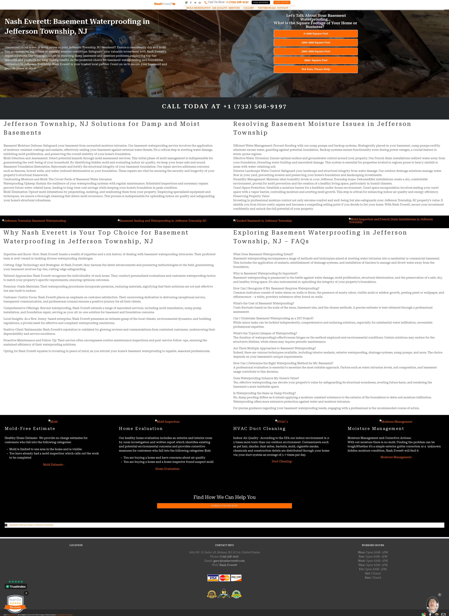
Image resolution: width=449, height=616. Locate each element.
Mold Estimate (53, 464)
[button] (224, 525)
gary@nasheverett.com (229, 560)
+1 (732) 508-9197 (237, 2)
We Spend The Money (64, 615)
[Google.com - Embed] (76, 567)
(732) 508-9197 (229, 556)
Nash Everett (228, 565)
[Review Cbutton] (15, 604)
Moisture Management (396, 457)
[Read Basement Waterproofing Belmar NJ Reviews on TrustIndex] (16, 587)
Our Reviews (260, 3)
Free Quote (282, 3)
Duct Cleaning (281, 461)
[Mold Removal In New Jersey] (432, 605)
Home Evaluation (167, 469)
